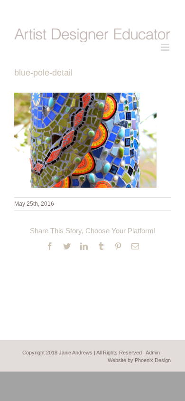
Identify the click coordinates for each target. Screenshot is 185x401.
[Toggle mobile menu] (166, 47)
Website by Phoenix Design (139, 360)
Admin (153, 352)
